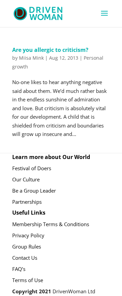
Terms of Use (27, 280)
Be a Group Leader (34, 190)
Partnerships (27, 201)
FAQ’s (18, 268)
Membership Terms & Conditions (50, 224)
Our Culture (26, 179)
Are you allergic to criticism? (50, 50)
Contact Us (24, 257)
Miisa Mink (31, 58)
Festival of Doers (31, 168)
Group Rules (26, 246)
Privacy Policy (28, 235)
